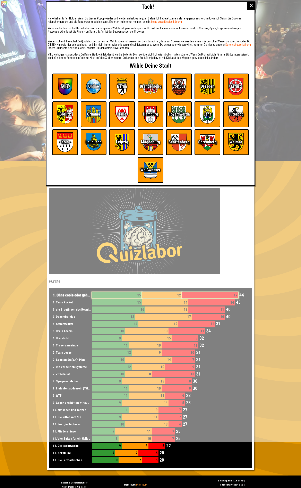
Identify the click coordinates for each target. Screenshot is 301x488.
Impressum (141, 484)
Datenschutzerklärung (238, 44)
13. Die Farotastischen (67, 460)
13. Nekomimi (62, 453)
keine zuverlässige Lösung (166, 21)
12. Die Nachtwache (66, 446)
